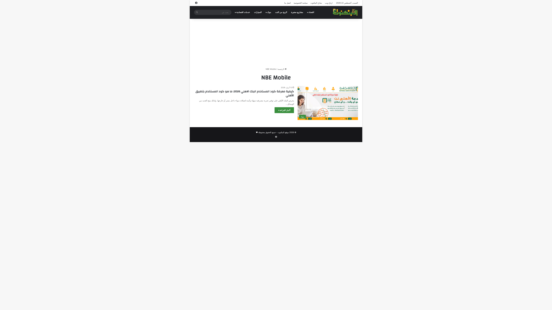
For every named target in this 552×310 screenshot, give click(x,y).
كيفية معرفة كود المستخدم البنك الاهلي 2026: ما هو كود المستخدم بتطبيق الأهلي (244, 93)
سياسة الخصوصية (301, 3)
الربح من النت (281, 12)
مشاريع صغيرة (297, 12)
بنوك (269, 12)
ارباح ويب (328, 3)
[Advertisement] (276, 43)
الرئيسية (281, 69)
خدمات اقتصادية (243, 12)
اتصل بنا (287, 3)
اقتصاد (311, 12)
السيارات (258, 12)
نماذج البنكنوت (316, 3)
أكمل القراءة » (284, 110)
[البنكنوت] (345, 12)
